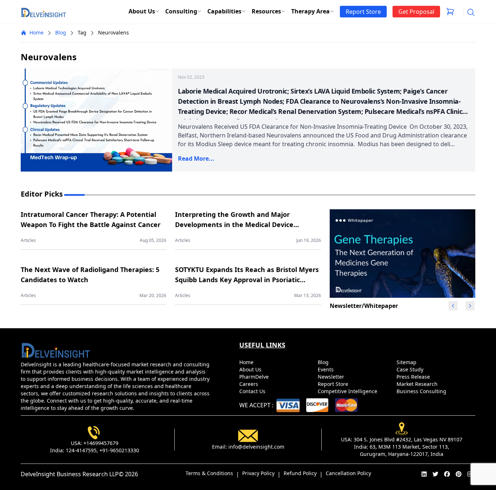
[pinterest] (458, 474)
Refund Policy (300, 473)
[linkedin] (424, 474)
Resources (266, 11)
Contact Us (253, 391)
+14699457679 (101, 443)
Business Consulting (422, 391)
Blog (60, 32)
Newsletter (332, 376)
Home (36, 32)
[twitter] (435, 474)
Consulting (181, 11)
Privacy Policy (258, 473)
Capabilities (224, 11)
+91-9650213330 (119, 450)
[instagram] (469, 474)
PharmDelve (254, 376)
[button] (470, 305)
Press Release (414, 376)
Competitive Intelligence (348, 391)
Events (326, 369)
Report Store (334, 383)
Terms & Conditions (209, 473)
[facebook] (447, 474)
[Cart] (450, 11)
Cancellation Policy (348, 473)
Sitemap (407, 362)
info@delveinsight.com (256, 446)
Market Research (418, 383)
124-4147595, (82, 450)
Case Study (411, 369)
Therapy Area (310, 11)
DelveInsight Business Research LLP (70, 474)
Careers (249, 383)
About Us (142, 11)
